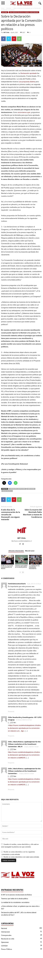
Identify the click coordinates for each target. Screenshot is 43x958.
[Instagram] (23, 544)
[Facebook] (3, 38)
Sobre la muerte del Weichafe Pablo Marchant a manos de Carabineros (32, 513)
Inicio (2, 8)
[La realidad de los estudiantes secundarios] (35, 560)
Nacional (8, 8)
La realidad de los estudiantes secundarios (34, 567)
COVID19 (4, 946)
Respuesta (11, 711)
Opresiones (5, 942)
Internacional (5, 932)
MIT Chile (6, 32)
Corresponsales (6, 935)
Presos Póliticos (6, 949)
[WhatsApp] (19, 38)
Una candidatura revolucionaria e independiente (24, 12)
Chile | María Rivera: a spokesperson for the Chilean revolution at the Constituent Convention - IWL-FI (24, 744)
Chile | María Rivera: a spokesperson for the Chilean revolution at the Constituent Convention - (24, 771)
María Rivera (31, 489)
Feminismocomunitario (17, 584)
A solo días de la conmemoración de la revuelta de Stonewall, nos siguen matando (10, 515)
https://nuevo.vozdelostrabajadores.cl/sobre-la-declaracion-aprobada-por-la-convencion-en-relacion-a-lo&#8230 (24, 755)
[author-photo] (21, 530)
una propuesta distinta (27, 82)
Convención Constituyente (17, 489)
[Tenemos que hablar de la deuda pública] (21, 560)
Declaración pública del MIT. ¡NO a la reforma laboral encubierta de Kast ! (18, 914)
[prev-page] (20, 572)
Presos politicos (7, 491)
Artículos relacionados (16, 551)
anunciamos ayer (24, 112)
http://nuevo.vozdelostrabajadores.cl (21, 541)
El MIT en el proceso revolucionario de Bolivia (7, 567)
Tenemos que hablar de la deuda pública (21, 566)
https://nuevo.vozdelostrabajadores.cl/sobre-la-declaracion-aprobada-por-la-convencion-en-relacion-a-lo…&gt (24, 728)
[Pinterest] (14, 38)
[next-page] (23, 572)
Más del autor (29, 551)
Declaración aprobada (29, 73)
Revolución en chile (7, 939)
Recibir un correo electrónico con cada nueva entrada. (21, 857)
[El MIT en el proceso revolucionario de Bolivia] (7, 560)
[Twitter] (8, 38)
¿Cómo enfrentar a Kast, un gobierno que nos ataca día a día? (20, 907)
